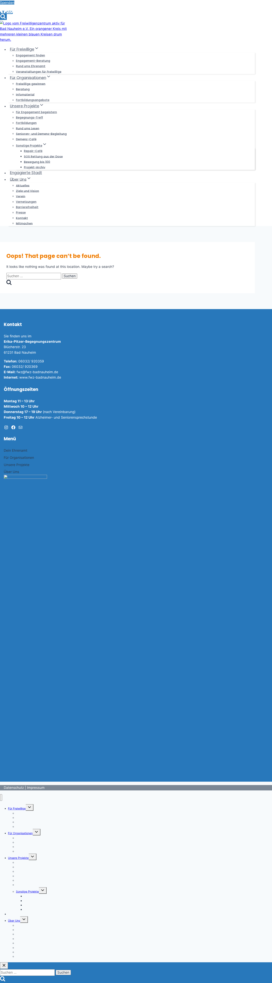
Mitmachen (24, 223)
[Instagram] (9, 12)
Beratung (23, 89)
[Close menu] (1, 797)
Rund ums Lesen (27, 128)
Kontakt (22, 218)
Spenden (7, 3)
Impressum (36, 788)
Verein (20, 196)
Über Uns (14, 920)
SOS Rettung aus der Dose (43, 156)
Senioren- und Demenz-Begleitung (41, 134)
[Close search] (4, 965)
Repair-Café (33, 151)
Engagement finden (30, 55)
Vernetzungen (26, 202)
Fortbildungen (26, 123)
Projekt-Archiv (34, 167)
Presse (21, 212)
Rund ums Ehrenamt (30, 66)
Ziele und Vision (27, 191)
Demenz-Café (26, 139)
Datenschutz (14, 788)
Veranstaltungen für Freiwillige (38, 71)
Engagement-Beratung (33, 61)
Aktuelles (22, 185)
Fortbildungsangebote (32, 100)
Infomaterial (25, 94)
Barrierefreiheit (27, 207)
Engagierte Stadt (26, 172)
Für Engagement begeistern (36, 112)
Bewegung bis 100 (37, 162)
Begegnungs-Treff (29, 117)
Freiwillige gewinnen (30, 84)
